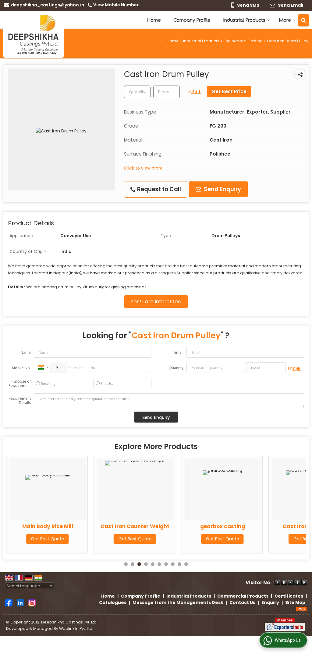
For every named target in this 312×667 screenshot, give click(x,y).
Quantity (176, 367)
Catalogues (112, 602)
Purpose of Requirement (20, 383)
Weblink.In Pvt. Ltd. (76, 628)
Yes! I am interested (156, 301)
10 (186, 564)
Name (25, 352)
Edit (196, 92)
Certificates (289, 596)
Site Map (295, 602)
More (285, 20)
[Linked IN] (20, 602)
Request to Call (158, 189)
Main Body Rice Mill (47, 526)
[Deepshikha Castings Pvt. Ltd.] (33, 34)
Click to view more (143, 168)
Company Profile (192, 20)
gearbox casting (222, 526)
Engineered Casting (243, 41)
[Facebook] (8, 602)
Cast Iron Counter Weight (135, 526)
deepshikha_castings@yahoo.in (47, 5)
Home (154, 20)
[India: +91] (42, 367)
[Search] (303, 20)
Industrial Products (244, 20)
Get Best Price (228, 91)
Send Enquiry (222, 189)
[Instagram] (32, 602)
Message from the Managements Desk (178, 602)
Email (178, 352)
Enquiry (270, 602)
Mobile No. (21, 367)
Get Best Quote (47, 539)
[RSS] (301, 609)
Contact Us (242, 602)
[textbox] (166, 92)
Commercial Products (242, 596)
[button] (116, 5)
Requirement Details (20, 400)
